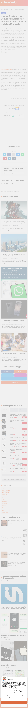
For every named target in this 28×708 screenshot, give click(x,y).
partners (8, 682)
